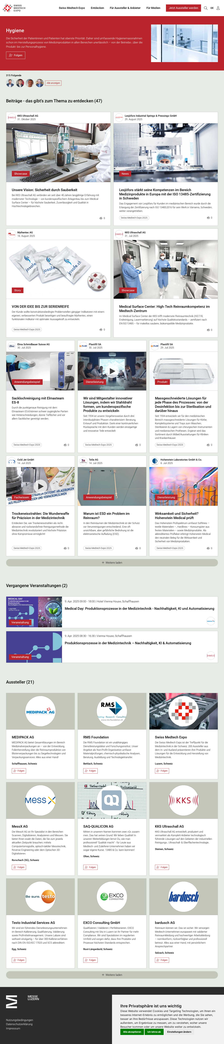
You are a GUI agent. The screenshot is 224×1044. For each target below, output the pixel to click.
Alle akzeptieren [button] (132, 1031)
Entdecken (97, 8)
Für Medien (153, 8)
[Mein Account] (218, 8)
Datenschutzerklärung (19, 1024)
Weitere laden (114, 562)
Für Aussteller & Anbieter (125, 8)
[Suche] (205, 8)
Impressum (13, 1028)
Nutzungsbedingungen (19, 1020)
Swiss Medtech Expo (72, 8)
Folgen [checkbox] (21, 770)
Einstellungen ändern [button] (179, 1031)
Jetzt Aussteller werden (183, 8)
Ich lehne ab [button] (154, 1031)
